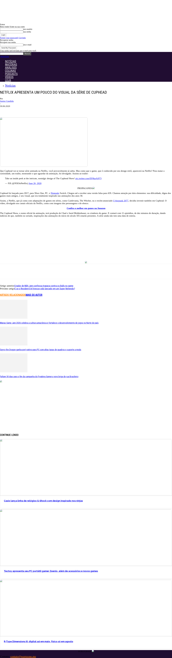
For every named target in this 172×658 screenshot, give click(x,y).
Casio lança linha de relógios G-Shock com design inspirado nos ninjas (43, 500)
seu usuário (27, 29)
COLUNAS (10, 70)
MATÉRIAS (11, 64)
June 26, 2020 (35, 183)
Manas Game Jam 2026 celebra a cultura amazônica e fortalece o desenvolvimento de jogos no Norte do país (49, 323)
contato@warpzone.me (23, 656)
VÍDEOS (9, 77)
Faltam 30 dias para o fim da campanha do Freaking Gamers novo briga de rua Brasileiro (39, 376)
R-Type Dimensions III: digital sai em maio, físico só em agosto (38, 641)
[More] (46, 110)
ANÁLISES (11, 67)
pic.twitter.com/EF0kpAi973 (88, 178)
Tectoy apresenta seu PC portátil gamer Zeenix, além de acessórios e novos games (51, 571)
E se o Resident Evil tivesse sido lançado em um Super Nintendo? (45, 288)
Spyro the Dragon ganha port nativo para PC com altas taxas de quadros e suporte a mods (40, 349)
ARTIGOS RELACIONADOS (13, 294)
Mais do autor (34, 294)
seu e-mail (27, 45)
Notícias (10, 85)
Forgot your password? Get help (13, 38)
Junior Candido (7, 101)
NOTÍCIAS (10, 61)
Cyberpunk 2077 (120, 200)
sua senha (27, 32)
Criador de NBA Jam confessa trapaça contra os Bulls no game (43, 285)
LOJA (8, 80)
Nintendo (55, 193)
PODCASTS (11, 73)
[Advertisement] (86, 237)
